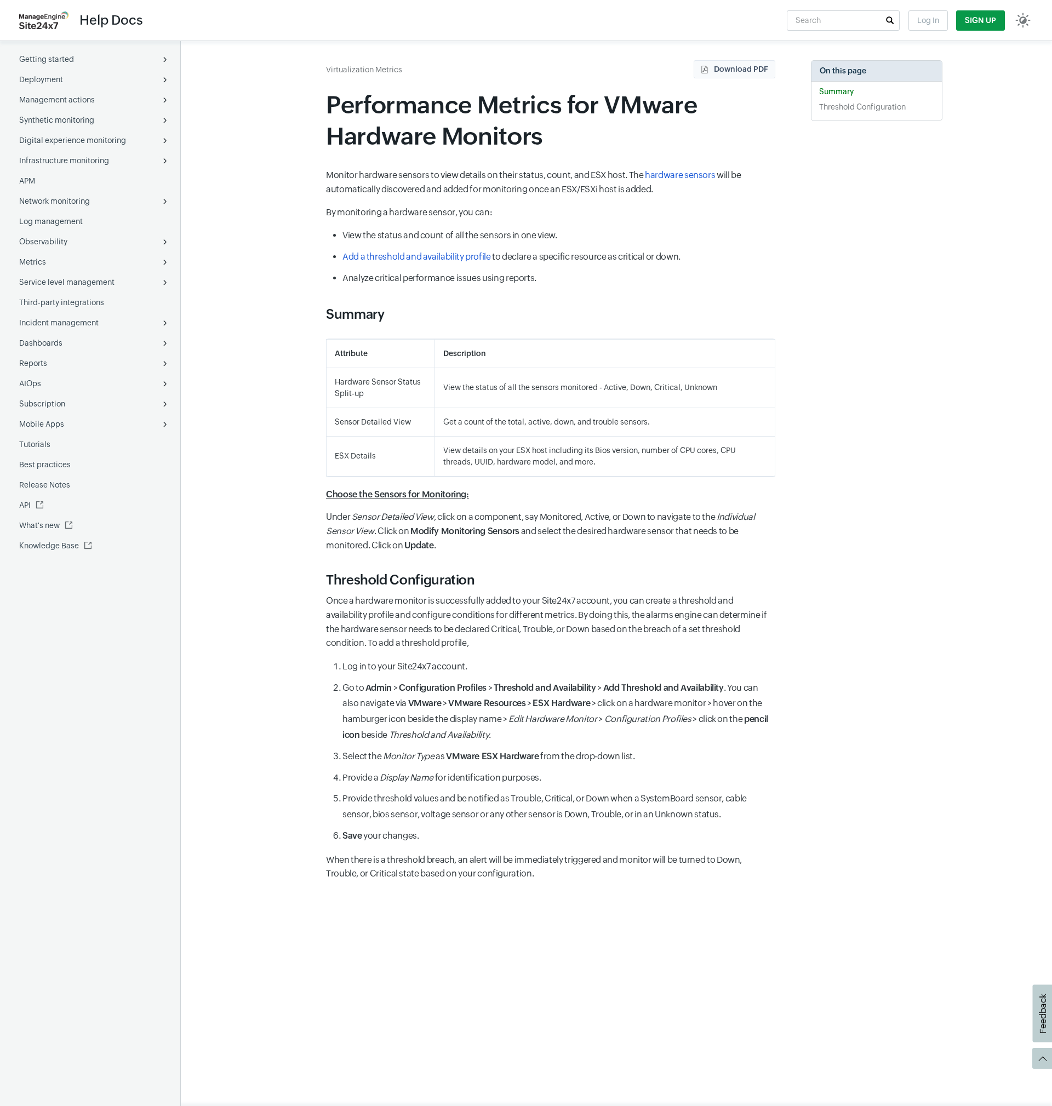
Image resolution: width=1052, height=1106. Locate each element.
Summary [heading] (355, 314)
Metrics (32, 261)
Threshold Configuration (862, 106)
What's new (39, 525)
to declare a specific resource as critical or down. (511, 256)
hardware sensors (680, 175)
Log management (51, 221)
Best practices (45, 464)
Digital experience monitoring (72, 140)
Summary (836, 91)
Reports (33, 363)
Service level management (67, 282)
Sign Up (980, 20)
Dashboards (40, 343)
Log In (928, 20)
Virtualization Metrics (364, 69)
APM (27, 180)
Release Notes (44, 484)
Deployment (41, 79)
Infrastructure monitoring (64, 160)
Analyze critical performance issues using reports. (439, 278)
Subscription (42, 403)
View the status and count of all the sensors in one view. (449, 235)
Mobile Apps (41, 424)
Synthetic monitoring (56, 120)
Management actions (57, 99)
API (25, 505)
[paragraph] (550, 495)
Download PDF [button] (741, 69)
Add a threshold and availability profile (416, 256)
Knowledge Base (49, 545)
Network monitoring (54, 201)
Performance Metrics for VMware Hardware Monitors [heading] (511, 120)
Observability (43, 241)
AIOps (30, 383)
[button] (889, 20)
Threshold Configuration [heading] (400, 579)
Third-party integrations (61, 302)
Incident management (59, 322)
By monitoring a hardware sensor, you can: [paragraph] (409, 212)
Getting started (46, 59)
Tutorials (34, 444)
